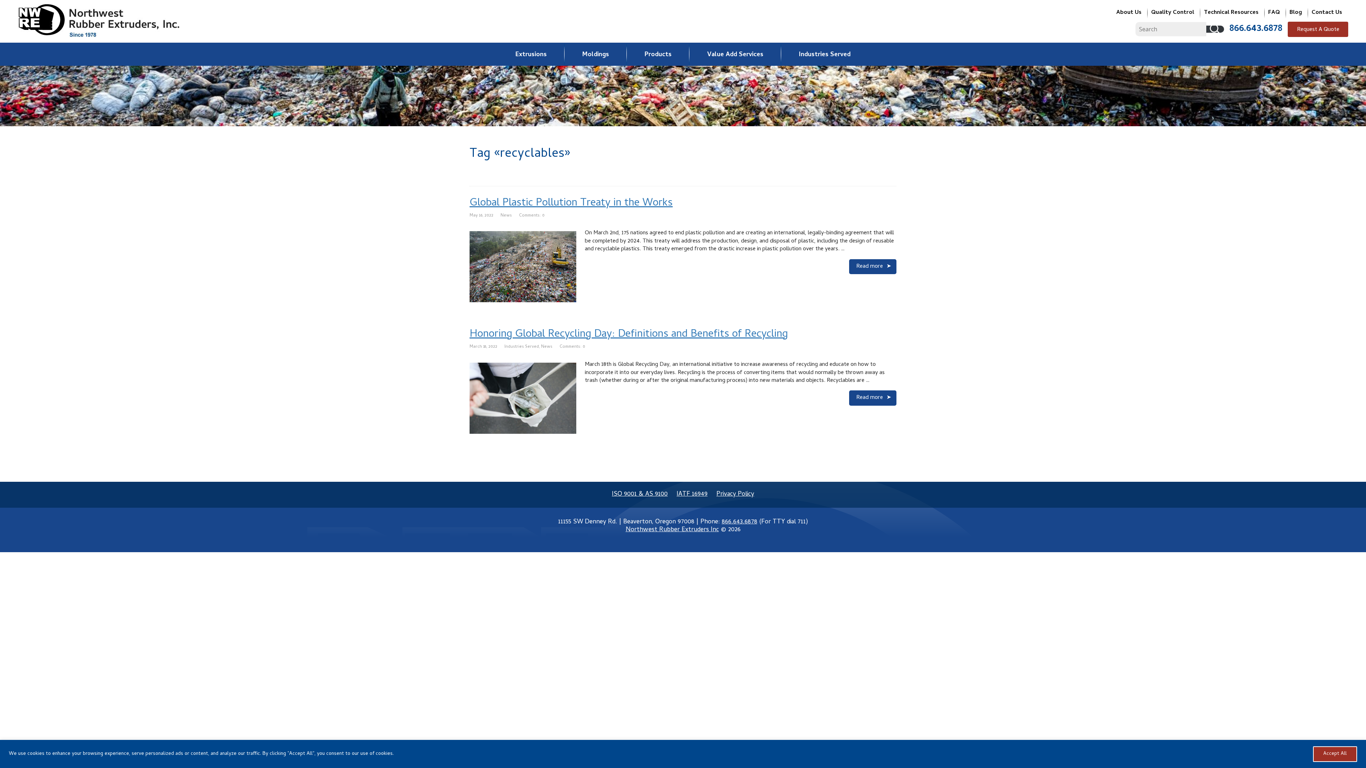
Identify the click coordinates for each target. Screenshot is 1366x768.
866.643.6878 (1255, 29)
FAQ (1274, 12)
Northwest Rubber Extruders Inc (672, 530)
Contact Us (1327, 12)
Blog (1296, 12)
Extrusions (531, 55)
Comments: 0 (532, 215)
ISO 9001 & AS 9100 (640, 494)
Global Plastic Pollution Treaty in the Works (571, 203)
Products (658, 55)
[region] (683, 754)
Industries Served (825, 55)
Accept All (1335, 754)
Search (1215, 29)
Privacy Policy (735, 494)
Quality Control (1172, 12)
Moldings (595, 55)
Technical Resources (1231, 12)
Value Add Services (735, 55)
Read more (869, 266)
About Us (1129, 12)
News (506, 215)
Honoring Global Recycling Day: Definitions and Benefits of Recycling (629, 334)
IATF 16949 (692, 494)
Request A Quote (1318, 29)
